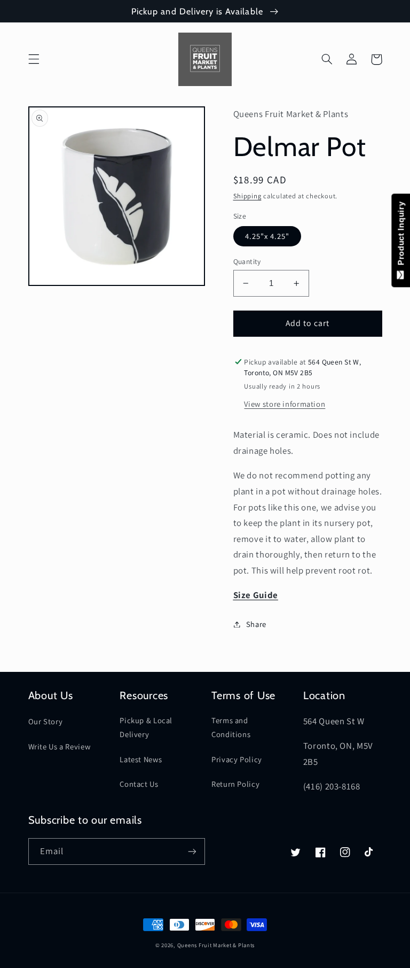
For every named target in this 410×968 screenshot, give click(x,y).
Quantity (247, 261)
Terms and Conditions (230, 727)
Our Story (45, 721)
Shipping (247, 195)
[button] (33, 59)
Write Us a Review (59, 746)
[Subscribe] (192, 851)
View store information (284, 404)
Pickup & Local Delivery (146, 727)
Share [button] (256, 624)
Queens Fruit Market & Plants (216, 945)
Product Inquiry (400, 236)
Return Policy (235, 784)
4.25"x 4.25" (267, 236)
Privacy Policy (236, 759)
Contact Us (139, 784)
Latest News (141, 759)
